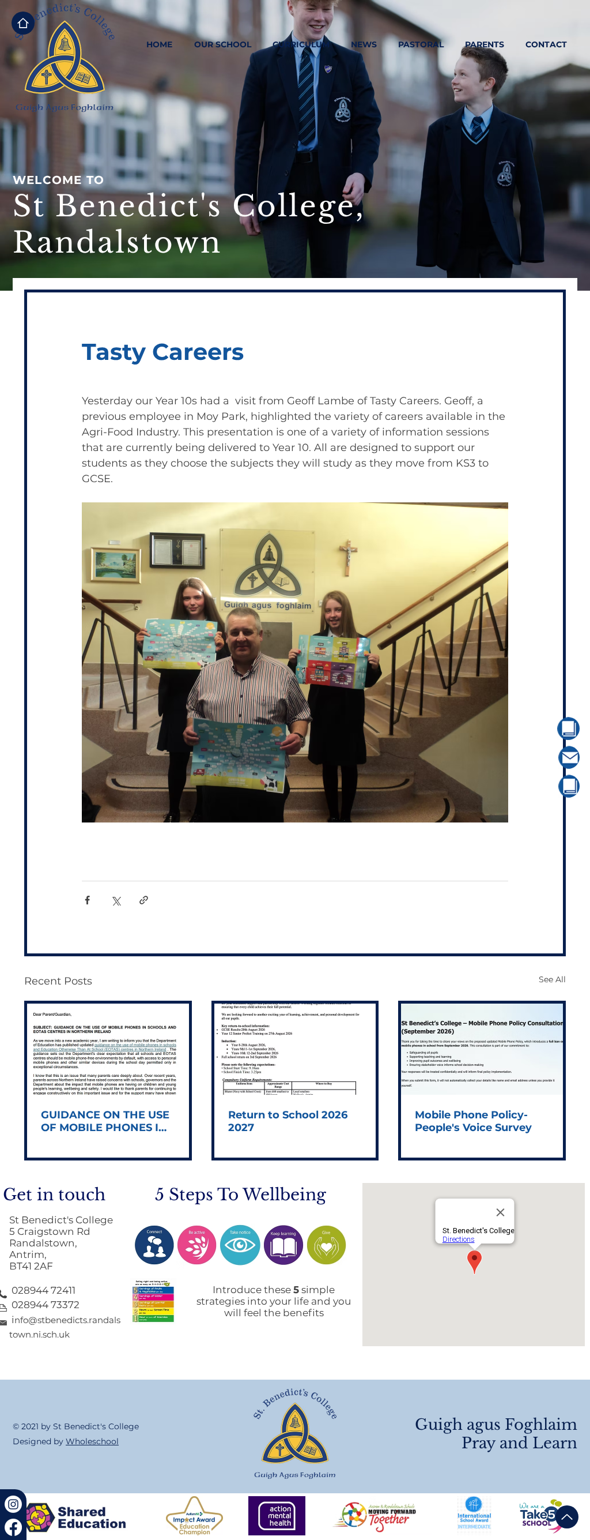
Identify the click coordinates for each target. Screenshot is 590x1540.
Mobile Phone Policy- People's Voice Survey (473, 1121)
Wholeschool (92, 1441)
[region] (536, 728)
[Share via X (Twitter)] (115, 900)
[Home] (23, 23)
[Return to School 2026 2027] (295, 1049)
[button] (222, 44)
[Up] (566, 1516)
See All (552, 979)
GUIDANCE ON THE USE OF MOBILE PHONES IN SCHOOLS (105, 1121)
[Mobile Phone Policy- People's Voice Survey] (482, 1049)
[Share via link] (143, 900)
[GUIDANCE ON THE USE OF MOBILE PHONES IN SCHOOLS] (108, 1049)
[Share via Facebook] (87, 900)
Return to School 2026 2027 (287, 1121)
